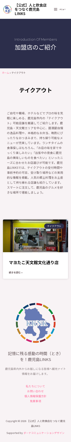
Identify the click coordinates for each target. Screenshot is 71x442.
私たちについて (35, 386)
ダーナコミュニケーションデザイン (43, 433)
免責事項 (35, 401)
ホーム (5, 72)
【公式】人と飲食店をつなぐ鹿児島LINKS (31, 9)
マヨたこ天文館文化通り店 (34, 262)
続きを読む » (15, 272)
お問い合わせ (35, 391)
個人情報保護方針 (35, 396)
